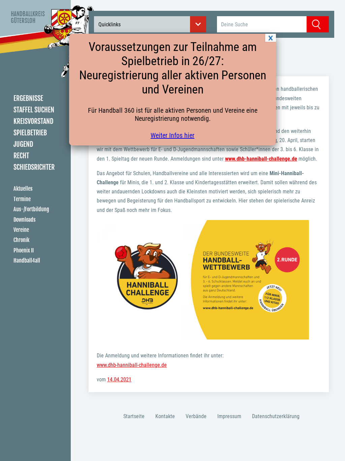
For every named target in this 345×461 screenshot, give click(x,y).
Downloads (24, 219)
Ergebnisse (28, 98)
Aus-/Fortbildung (31, 209)
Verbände (196, 416)
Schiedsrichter (34, 167)
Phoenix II (23, 250)
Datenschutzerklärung (276, 416)
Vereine (21, 229)
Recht (21, 156)
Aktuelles (22, 188)
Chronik (21, 240)
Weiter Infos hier (172, 135)
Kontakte (165, 416)
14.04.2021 (119, 379)
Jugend (23, 144)
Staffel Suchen (33, 110)
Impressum (229, 416)
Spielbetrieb (30, 133)
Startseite (134, 416)
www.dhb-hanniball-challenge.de (132, 365)
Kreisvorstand (33, 121)
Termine (22, 199)
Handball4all (26, 260)
